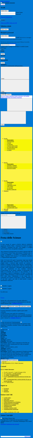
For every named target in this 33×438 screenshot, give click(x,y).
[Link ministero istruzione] (8, 2)
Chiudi (2, 54)
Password (18, 14)
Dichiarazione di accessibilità (11, 403)
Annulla (3, 94)
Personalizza (4, 306)
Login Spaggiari (12, 43)
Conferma (8, 94)
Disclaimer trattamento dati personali (10, 424)
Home (5, 229)
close (2, 124)
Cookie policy (7, 397)
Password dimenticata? (6, 17)
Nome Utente (19, 12)
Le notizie (6, 232)
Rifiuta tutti (13, 306)
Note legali (6, 399)
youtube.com (4, 329)
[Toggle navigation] (13, 117)
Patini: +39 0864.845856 (12, 375)
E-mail (17, 37)
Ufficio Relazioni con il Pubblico (12, 402)
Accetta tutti (25, 306)
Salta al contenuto (5, 1)
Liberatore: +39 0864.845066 (13, 373)
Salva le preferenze (13, 360)
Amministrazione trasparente (11, 409)
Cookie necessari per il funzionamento (10, 322)
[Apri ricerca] (19, 104)
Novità (5, 230)
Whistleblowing (8, 406)
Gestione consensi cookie (10, 408)
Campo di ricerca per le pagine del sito (10, 213)
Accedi (2, 4)
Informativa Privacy (9, 400)
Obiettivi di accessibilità (10, 405)
